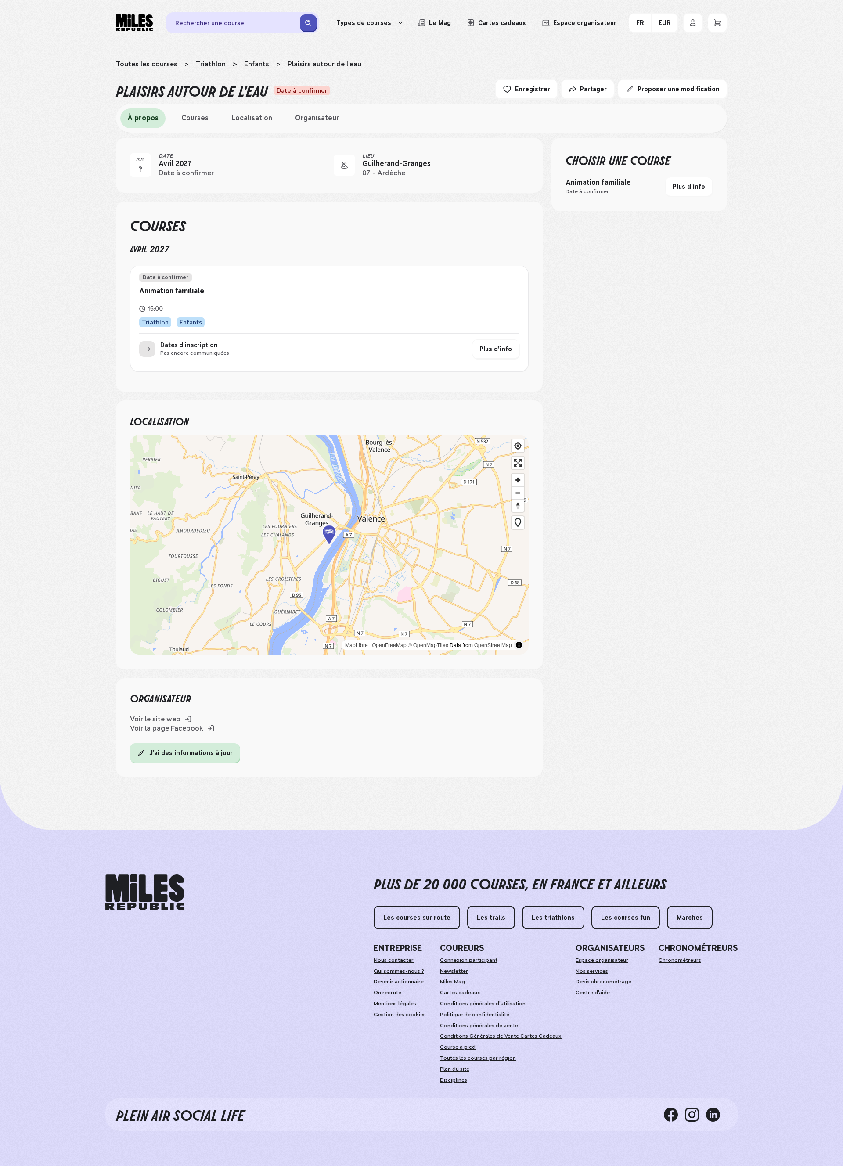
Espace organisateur (602, 960)
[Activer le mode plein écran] (518, 463)
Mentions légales (395, 1003)
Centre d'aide (593, 993)
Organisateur (317, 118)
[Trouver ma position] (518, 445)
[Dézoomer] (518, 492)
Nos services (592, 971)
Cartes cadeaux (460, 993)
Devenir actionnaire (399, 982)
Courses (195, 118)
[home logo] (144, 892)
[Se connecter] (692, 22)
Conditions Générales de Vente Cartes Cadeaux (501, 1036)
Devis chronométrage (603, 982)
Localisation (251, 118)
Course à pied (458, 1047)
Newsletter (454, 971)
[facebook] (674, 1114)
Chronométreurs (680, 960)
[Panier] (717, 22)
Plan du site (454, 1069)
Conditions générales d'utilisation (483, 1003)
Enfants (256, 64)
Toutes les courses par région (478, 1058)
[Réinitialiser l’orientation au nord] (518, 505)
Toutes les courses (146, 64)
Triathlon (211, 64)
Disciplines (453, 1080)
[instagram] (695, 1114)
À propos (143, 118)
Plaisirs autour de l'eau (324, 64)
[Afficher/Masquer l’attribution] (519, 645)
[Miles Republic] (134, 22)
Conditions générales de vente (479, 1025)
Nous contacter (394, 960)
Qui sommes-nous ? (399, 971)
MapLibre (356, 644)
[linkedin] (716, 1114)
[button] (329, 545)
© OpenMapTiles (428, 644)
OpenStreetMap (493, 644)
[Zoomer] (518, 480)
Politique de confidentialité (474, 1014)
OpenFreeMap (389, 644)
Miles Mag (452, 982)
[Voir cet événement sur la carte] (344, 165)
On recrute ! (389, 993)
